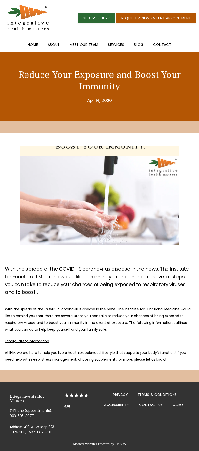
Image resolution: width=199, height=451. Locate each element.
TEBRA (120, 444)
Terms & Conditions (157, 394)
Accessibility (116, 404)
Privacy (120, 394)
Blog (139, 44)
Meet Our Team (84, 44)
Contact (162, 44)
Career (179, 404)
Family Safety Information (27, 341)
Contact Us (151, 404)
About (54, 44)
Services (116, 44)
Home (33, 44)
